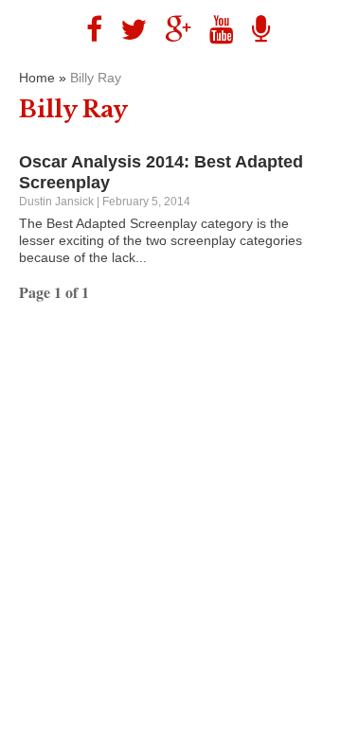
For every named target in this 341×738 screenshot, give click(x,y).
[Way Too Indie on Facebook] (87, 29)
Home (37, 77)
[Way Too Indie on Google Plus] (171, 29)
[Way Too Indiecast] (254, 29)
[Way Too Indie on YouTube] (214, 29)
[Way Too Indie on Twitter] (126, 29)
